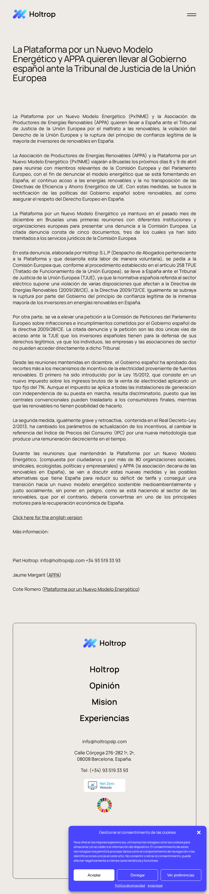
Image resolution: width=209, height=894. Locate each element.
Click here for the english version (47, 517)
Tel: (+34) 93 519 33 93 (104, 770)
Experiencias (104, 718)
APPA (53, 575)
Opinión (104, 685)
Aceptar (94, 875)
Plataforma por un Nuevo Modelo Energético (91, 589)
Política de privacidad (130, 885)
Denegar (137, 875)
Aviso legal (155, 885)
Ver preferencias (180, 875)
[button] (198, 832)
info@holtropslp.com (104, 741)
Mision (104, 701)
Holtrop (104, 669)
